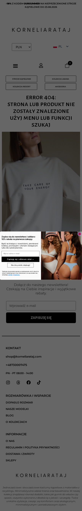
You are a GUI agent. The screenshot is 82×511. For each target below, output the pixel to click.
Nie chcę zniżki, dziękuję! (20, 265)
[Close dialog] (79, 234)
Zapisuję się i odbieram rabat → (20, 259)
